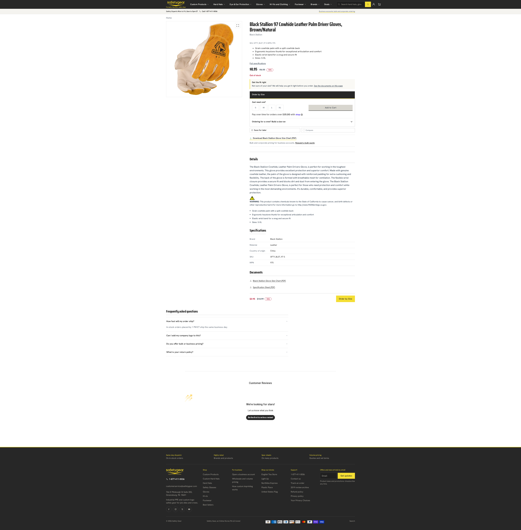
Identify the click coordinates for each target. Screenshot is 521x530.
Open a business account (243, 474)
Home (169, 17)
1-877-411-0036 (177, 479)
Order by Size (345, 298)
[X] (182, 509)
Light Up (265, 478)
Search (352, 521)
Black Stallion (256, 34)
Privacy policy (297, 496)
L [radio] (271, 107)
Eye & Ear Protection (239, 4)
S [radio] (255, 107)
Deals (326, 4)
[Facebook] (168, 509)
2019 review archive (300, 487)
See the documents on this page (328, 85)
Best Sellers (208, 504)
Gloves (259, 4)
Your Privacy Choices (300, 500)
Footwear (299, 4)
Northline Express (269, 483)
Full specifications (258, 63)
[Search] (368, 4)
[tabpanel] (204, 59)
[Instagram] (175, 509)
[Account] (373, 4)
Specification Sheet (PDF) (264, 287)
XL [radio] (280, 107)
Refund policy (297, 491)
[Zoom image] (237, 25)
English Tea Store (269, 474)
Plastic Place (267, 487)
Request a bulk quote (305, 143)
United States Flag (269, 491)
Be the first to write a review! (260, 417)
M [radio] (264, 107)
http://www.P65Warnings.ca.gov (312, 205)
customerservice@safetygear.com (181, 486)
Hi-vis (205, 496)
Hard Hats (218, 4)
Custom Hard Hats (211, 478)
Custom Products (198, 4)
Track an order (297, 483)
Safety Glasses (209, 487)
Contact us (296, 478)
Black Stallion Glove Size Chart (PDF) (269, 280)
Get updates (346, 475)
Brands (314, 4)
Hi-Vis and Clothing (279, 4)
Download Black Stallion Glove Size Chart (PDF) (274, 138)
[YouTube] (189, 509)
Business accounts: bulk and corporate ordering (337, 11)
